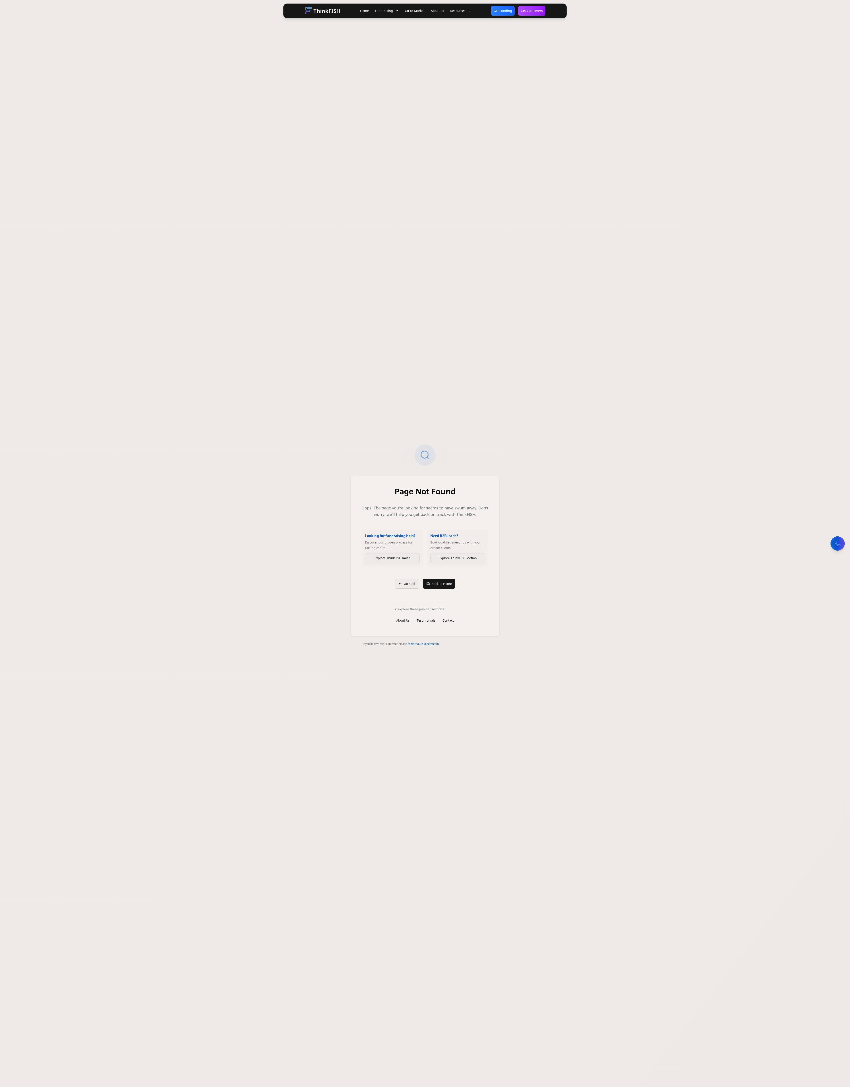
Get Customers (532, 11)
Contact (448, 620)
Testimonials (426, 620)
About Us (403, 620)
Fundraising (384, 11)
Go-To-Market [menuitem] (415, 11)
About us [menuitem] (437, 11)
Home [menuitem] (364, 11)
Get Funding (503, 11)
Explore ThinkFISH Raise (392, 558)
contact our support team (423, 644)
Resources (458, 11)
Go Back (409, 584)
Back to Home (442, 584)
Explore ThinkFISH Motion (458, 558)
